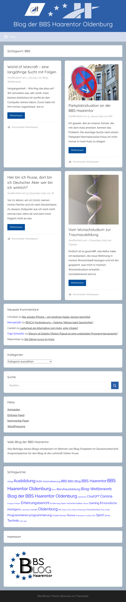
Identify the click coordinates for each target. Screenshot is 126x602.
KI (101, 503)
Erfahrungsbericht (35, 503)
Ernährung (55, 503)
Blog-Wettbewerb (96, 489)
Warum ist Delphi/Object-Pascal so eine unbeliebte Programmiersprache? (73, 333)
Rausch (63, 515)
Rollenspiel (80, 515)
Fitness (85, 503)
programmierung (40, 515)
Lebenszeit (26, 510)
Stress (107, 515)
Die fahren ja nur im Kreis (39, 339)
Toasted (73, 244)
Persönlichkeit (93, 510)
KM (110, 116)
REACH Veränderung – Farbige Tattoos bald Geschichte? (59, 322)
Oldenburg (48, 509)
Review (71, 515)
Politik (107, 510)
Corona (106, 496)
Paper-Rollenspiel (79, 510)
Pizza (102, 510)
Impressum (14, 536)
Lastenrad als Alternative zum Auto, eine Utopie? (49, 328)
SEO (94, 515)
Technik (13, 520)
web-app (23, 521)
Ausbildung (24, 480)
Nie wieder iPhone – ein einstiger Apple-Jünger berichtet (56, 316)
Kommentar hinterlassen (25, 127)
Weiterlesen (16, 115)
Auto (39, 481)
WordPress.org (16, 426)
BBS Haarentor (93, 481)
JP (52, 193)
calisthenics (82, 497)
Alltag (10, 481)
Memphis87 (14, 322)
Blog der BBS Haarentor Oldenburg (63, 24)
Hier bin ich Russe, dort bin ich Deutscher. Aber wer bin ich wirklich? (30, 182)
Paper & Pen (67, 510)
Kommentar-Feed (18, 420)
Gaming (94, 503)
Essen (63, 503)
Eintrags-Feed (15, 415)
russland (88, 515)
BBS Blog (74, 481)
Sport (100, 515)
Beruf (54, 489)
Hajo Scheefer (15, 333)
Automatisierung (51, 481)
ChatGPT (93, 496)
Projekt (56, 515)
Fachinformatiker (75, 503)
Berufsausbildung (68, 489)
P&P (59, 510)
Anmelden (13, 409)
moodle (34, 510)
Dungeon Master (13, 503)
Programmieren (17, 515)
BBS (64, 481)
